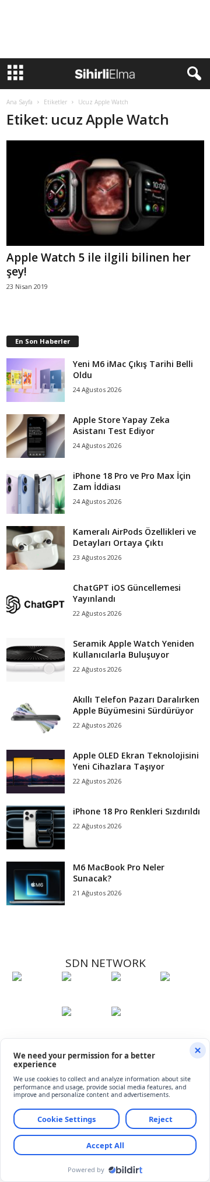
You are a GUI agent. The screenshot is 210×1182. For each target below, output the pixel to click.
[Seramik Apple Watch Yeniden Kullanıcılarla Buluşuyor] (35, 660)
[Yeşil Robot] (133, 998)
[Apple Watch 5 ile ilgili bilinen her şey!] (105, 193)
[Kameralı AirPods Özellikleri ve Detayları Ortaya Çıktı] (35, 548)
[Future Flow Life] (133, 1033)
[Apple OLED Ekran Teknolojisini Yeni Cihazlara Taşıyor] (35, 771)
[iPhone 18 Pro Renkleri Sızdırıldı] (35, 827)
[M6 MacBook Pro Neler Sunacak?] (35, 883)
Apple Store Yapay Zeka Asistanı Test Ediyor (121, 425)
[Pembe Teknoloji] (84, 1033)
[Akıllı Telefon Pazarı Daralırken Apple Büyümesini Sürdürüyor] (35, 716)
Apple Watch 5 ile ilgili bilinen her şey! (98, 264)
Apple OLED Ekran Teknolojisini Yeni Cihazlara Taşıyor (136, 761)
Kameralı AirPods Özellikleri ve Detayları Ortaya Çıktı (134, 537)
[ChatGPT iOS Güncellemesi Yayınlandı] (35, 604)
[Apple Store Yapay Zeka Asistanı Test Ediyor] (35, 436)
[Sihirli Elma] (84, 998)
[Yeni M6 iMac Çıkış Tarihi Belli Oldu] (35, 380)
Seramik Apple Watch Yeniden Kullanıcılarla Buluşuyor (133, 649)
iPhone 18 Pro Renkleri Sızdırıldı (136, 811)
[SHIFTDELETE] (34, 998)
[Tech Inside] (182, 998)
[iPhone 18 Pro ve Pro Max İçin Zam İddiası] (35, 492)
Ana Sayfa (19, 102)
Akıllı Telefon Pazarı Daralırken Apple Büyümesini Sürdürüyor (136, 705)
